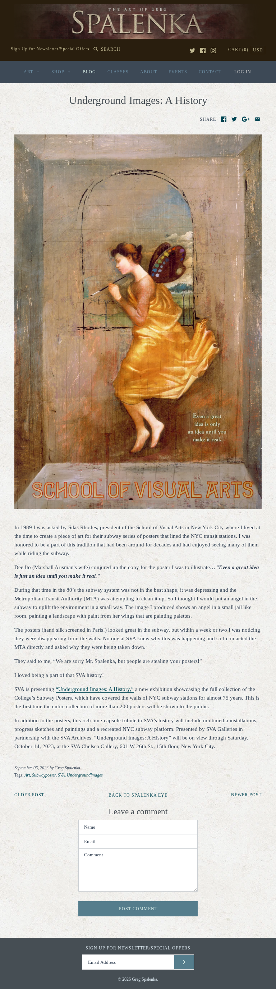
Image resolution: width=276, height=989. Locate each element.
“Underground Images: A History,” (95, 689)
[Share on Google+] (246, 119)
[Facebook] (203, 50)
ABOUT (148, 71)
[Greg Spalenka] (138, 9)
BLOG (89, 71)
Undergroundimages (85, 775)
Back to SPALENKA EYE (138, 795)
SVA (61, 775)
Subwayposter (44, 775)
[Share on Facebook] (223, 119)
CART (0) (239, 49)
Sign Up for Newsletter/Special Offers (50, 49)
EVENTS (178, 71)
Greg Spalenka (144, 979)
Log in (242, 71)
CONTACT (210, 71)
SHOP (61, 71)
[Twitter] (192, 50)
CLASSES (118, 71)
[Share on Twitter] (234, 119)
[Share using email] (257, 119)
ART (32, 71)
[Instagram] (213, 50)
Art (27, 775)
